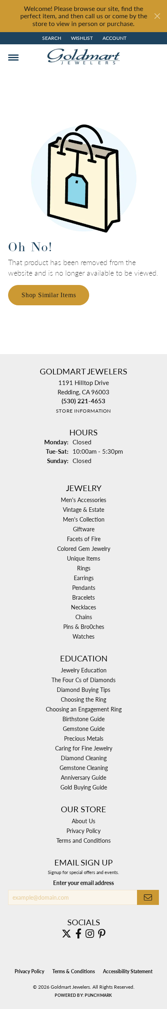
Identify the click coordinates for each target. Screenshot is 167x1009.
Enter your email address (83, 883)
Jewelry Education (84, 670)
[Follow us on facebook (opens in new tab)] (78, 934)
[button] (51, 38)
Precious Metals (83, 738)
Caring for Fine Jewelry (83, 748)
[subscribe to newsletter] (148, 897)
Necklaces (83, 607)
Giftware (83, 529)
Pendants (83, 587)
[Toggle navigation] (13, 57)
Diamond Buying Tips (83, 689)
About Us (83, 821)
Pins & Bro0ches (83, 626)
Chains (83, 617)
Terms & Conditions (73, 971)
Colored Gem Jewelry (83, 548)
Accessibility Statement (127, 971)
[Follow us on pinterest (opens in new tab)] (101, 934)
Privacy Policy (83, 830)
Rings (83, 568)
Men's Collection (84, 519)
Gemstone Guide (84, 728)
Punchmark (98, 995)
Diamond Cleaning (84, 758)
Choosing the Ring (83, 699)
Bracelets (83, 597)
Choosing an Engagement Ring (84, 709)
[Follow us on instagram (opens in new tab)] (90, 934)
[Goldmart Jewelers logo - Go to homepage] (83, 56)
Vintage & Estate (83, 509)
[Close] (157, 16)
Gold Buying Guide (83, 787)
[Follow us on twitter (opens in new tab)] (66, 934)
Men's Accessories (83, 500)
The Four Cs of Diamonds (83, 680)
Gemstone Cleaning (84, 767)
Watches (83, 636)
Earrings (84, 578)
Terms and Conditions (83, 840)
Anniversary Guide (83, 777)
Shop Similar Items (48, 294)
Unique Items (83, 558)
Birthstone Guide (83, 719)
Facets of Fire (84, 539)
